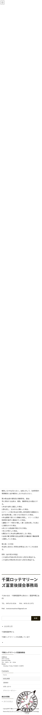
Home (5, 675)
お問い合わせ (7, 686)
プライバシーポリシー (9, 690)
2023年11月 (8, 626)
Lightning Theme (21, 711)
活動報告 (5, 683)
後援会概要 (6, 679)
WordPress (12, 711)
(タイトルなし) (8, 701)
